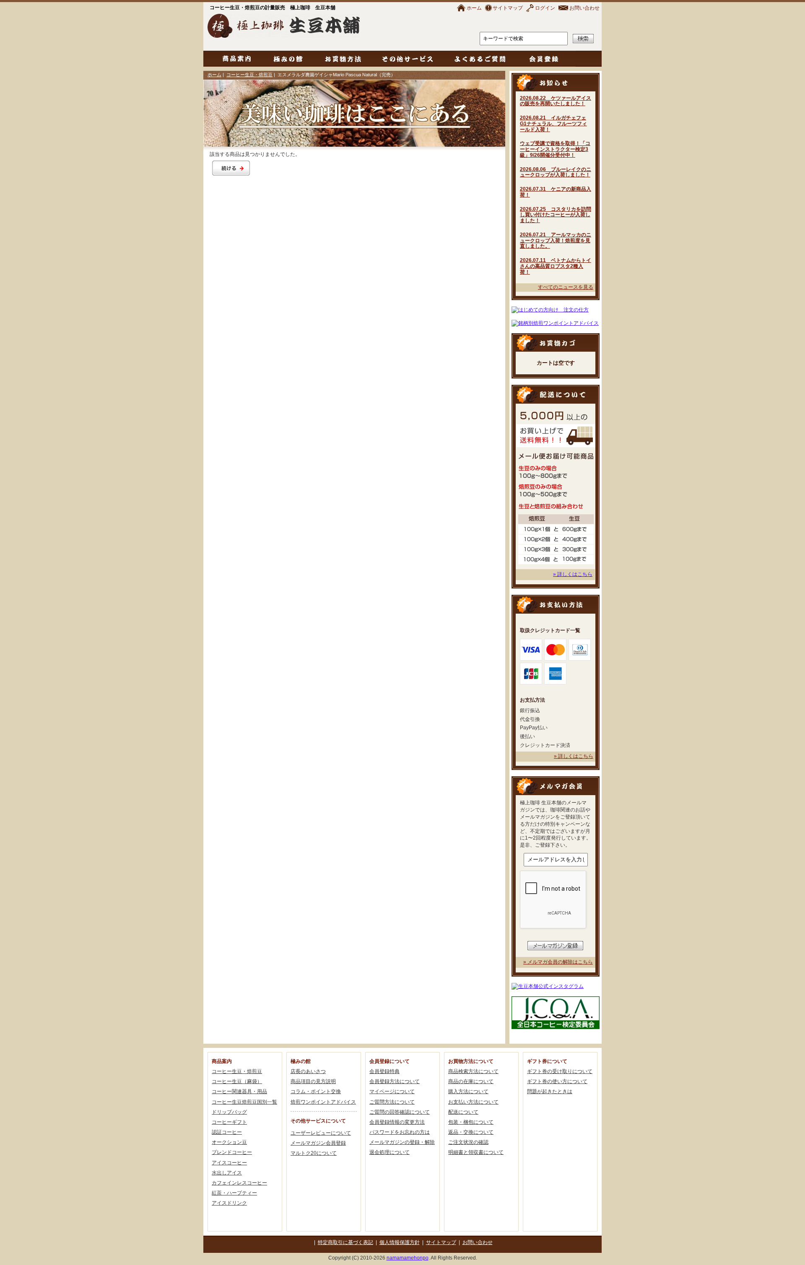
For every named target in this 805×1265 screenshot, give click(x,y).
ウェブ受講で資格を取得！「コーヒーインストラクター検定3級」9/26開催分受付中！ (555, 149)
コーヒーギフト (229, 1122)
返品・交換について (470, 1132)
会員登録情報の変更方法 (397, 1122)
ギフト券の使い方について (557, 1081)
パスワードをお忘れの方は (399, 1132)
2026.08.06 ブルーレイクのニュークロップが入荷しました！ (555, 172)
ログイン (545, 8)
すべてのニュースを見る (565, 287)
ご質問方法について (392, 1102)
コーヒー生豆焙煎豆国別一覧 (244, 1102)
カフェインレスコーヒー (239, 1183)
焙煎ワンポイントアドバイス (323, 1102)
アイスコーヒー (229, 1163)
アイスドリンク (229, 1203)
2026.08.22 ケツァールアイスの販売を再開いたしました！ (555, 101)
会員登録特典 (384, 1071)
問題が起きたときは (549, 1091)
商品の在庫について (470, 1081)
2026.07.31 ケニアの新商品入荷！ (555, 192)
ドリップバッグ (229, 1112)
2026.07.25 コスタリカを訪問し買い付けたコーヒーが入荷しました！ (555, 215)
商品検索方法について (473, 1071)
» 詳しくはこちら (572, 574)
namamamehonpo (407, 1258)
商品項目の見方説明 (313, 1081)
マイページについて (392, 1091)
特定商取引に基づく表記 (345, 1242)
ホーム (474, 8)
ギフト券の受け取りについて (559, 1071)
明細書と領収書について (476, 1152)
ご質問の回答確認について (399, 1112)
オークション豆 (229, 1142)
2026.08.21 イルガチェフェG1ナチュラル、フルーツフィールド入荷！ (553, 123)
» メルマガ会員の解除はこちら (558, 962)
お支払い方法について (473, 1102)
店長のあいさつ (308, 1071)
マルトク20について (314, 1153)
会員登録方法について (394, 1081)
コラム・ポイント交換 (316, 1091)
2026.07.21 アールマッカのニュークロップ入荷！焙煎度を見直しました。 (555, 240)
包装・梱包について (470, 1122)
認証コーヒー (227, 1132)
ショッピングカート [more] (556, 342)
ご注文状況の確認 (468, 1142)
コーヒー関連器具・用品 (239, 1091)
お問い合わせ (584, 8)
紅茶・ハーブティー (234, 1193)
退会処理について (389, 1152)
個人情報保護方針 (399, 1242)
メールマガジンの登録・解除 (402, 1142)
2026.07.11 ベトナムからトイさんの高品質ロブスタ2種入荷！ (555, 266)
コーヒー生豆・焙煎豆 (249, 74)
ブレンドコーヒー (232, 1152)
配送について (463, 1112)
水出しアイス (227, 1173)
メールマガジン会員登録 (318, 1143)
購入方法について (468, 1091)
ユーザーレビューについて (321, 1133)
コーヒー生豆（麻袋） (237, 1081)
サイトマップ (508, 8)
